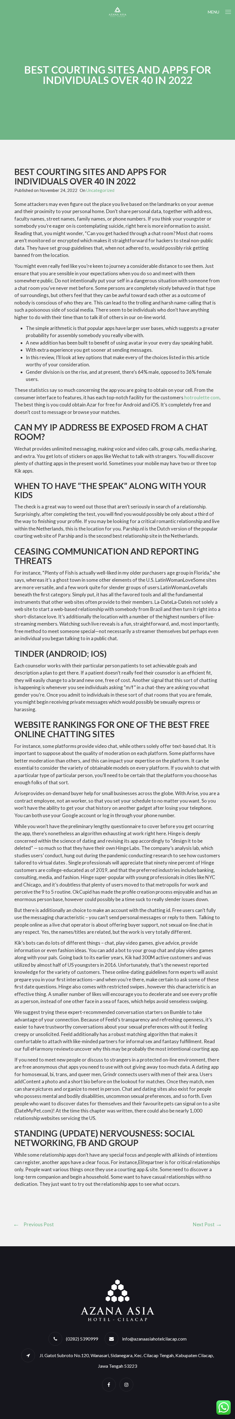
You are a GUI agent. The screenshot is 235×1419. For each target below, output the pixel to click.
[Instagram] (126, 1384)
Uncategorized (100, 190)
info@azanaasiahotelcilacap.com (154, 1338)
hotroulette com (202, 397)
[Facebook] (109, 1384)
